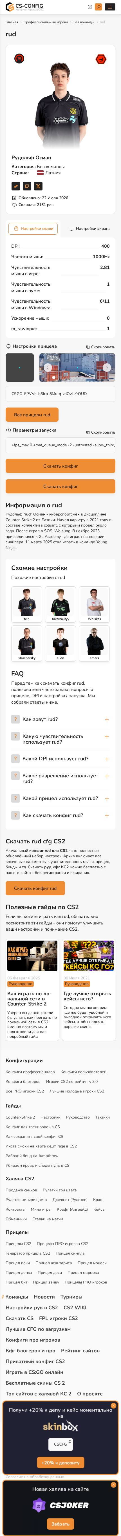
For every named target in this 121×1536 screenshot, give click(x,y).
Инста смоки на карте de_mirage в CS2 (41, 1146)
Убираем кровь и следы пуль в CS (38, 1165)
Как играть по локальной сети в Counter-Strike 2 (29, 998)
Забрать (60, 1524)
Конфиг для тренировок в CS (33, 1127)
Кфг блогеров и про (30, 1350)
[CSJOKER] (60, 1505)
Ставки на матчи (47, 1219)
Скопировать (103, 347)
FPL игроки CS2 (58, 1318)
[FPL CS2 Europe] (101, 59)
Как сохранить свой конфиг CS (34, 1136)
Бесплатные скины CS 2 (35, 1383)
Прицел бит (16, 1282)
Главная (12, 22)
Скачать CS (19, 1318)
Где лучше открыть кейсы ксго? (87, 996)
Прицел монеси (92, 1263)
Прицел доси (50, 1272)
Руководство (20, 983)
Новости (44, 1296)
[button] (53, 377)
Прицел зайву (46, 1282)
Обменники (16, 1219)
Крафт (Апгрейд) (72, 1209)
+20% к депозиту (60, 1463)
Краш (98, 1199)
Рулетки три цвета (60, 1190)
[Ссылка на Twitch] (27, 186)
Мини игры (41, 1209)
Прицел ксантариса (53, 1263)
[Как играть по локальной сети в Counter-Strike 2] (32, 956)
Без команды (83, 22)
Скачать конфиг (60, 466)
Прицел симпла (70, 1253)
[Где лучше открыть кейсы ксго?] (89, 956)
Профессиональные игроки (46, 22)
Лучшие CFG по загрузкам (38, 1329)
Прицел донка (19, 1272)
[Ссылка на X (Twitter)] (38, 186)
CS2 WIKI (75, 1307)
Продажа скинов (21, 1190)
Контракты (15, 1209)
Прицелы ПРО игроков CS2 (62, 1243)
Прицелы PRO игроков (86, 1282)
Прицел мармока (83, 1272)
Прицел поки (18, 1263)
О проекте (90, 1393)
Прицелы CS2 (18, 1243)
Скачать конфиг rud (35, 888)
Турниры (71, 1296)
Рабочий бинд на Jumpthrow (32, 1156)
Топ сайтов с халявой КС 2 (38, 1393)
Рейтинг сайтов (80, 1350)
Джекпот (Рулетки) (70, 1199)
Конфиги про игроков (33, 1339)
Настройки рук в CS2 (32, 1307)
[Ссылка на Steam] (16, 186)
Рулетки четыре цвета (26, 1199)
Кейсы (99, 1209)
